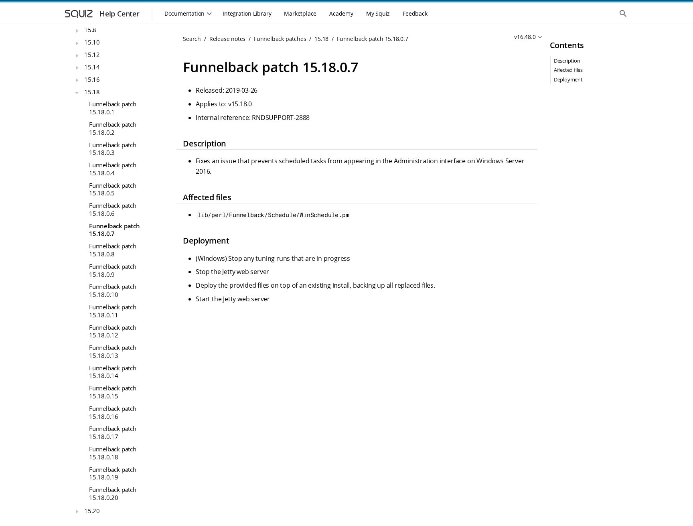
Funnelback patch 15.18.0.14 (112, 372)
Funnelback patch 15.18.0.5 (112, 189)
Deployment (568, 79)
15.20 (92, 511)
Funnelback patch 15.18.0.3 (112, 149)
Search (192, 39)
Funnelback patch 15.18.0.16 (112, 412)
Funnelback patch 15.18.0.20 (112, 493)
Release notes (227, 39)
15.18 (92, 92)
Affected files (568, 69)
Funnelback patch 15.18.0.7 (114, 230)
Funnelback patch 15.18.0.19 (112, 473)
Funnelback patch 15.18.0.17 (112, 432)
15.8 (90, 30)
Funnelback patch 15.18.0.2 (112, 128)
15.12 (92, 55)
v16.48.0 (524, 37)
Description (567, 60)
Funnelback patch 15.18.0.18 (112, 453)
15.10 (92, 42)
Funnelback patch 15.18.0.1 (112, 108)
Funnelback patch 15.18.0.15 (112, 392)
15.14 (92, 67)
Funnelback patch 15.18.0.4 (112, 169)
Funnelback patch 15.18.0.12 (112, 331)
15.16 (92, 79)
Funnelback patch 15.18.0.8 (112, 250)
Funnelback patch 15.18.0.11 (112, 311)
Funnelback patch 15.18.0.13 (112, 351)
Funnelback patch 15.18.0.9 (112, 270)
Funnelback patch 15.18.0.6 (112, 209)
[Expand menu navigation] (77, 31)
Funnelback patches (280, 39)
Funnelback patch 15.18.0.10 (112, 290)
